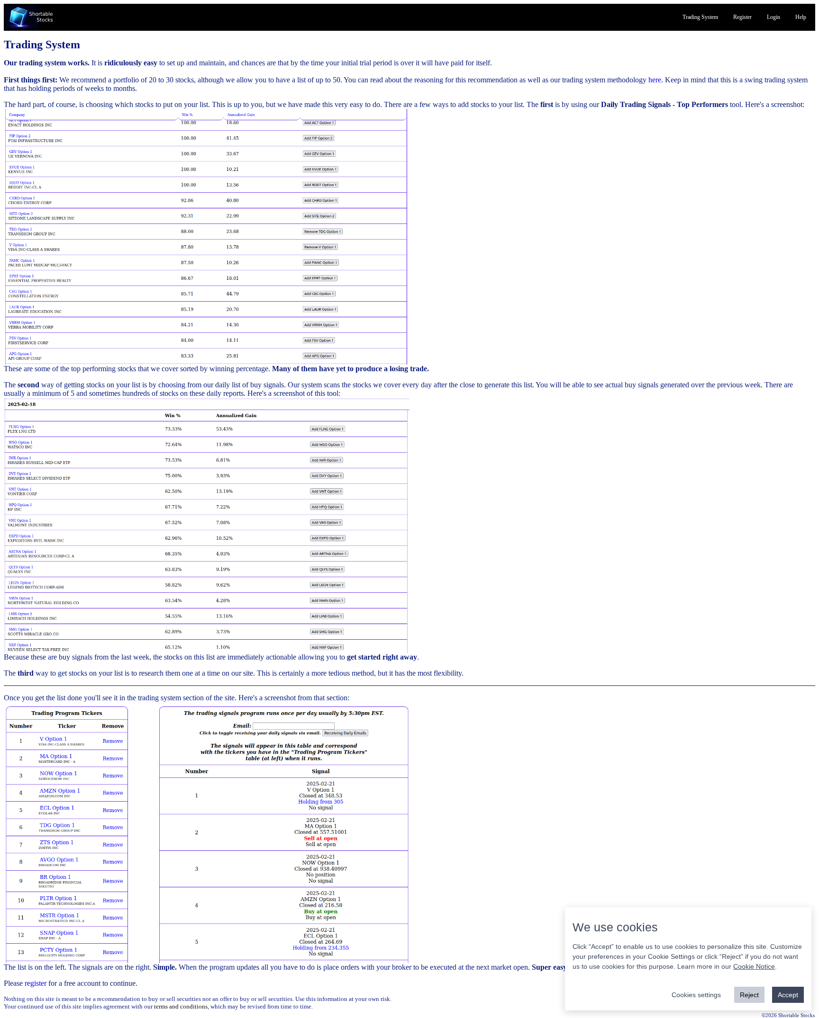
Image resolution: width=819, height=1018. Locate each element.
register (35, 983)
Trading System (700, 17)
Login (773, 17)
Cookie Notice (754, 966)
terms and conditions (181, 1006)
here (654, 80)
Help (800, 17)
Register (742, 17)
